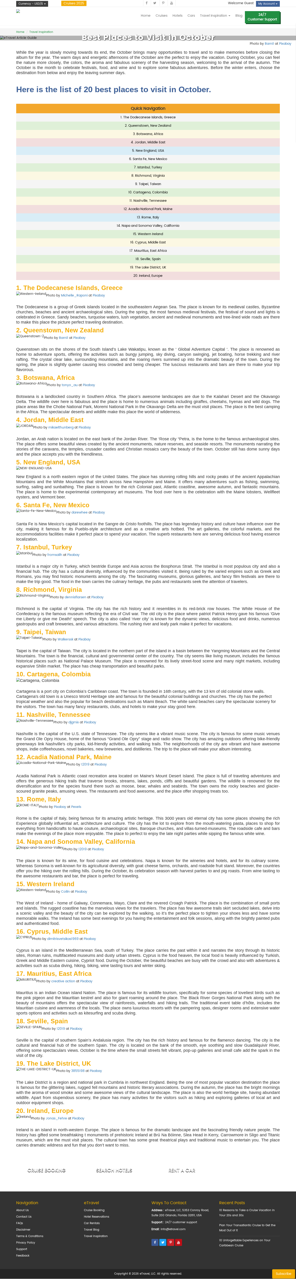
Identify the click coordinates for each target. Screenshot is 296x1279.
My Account (267, 4)
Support (21, 1249)
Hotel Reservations (96, 1217)
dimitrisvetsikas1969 (63, 939)
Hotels (177, 15)
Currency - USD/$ (31, 4)
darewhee (79, 512)
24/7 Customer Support (262, 17)
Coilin (65, 891)
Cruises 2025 (74, 3)
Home (146, 15)
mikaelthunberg (61, 427)
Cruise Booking (94, 1210)
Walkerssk (65, 639)
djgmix (73, 722)
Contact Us (23, 1217)
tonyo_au (70, 385)
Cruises (161, 15)
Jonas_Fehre (56, 1118)
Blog (238, 15)
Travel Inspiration (96, 1236)
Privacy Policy (25, 1243)
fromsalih (54, 555)
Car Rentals (92, 1223)
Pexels (76, 807)
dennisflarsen (75, 597)
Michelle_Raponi (74, 295)
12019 (85, 764)
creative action (63, 981)
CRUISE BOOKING (47, 1170)
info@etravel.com (173, 1229)
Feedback (22, 1256)
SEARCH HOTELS (114, 1170)
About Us (22, 1210)
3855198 (78, 1071)
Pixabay (99, 295)
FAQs (19, 1223)
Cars (191, 15)
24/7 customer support (181, 1222)
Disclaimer (23, 1230)
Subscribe (283, 1273)
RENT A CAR (182, 1170)
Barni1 (63, 337)
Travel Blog (91, 1230)
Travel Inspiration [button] (214, 15)
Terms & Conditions (29, 1236)
